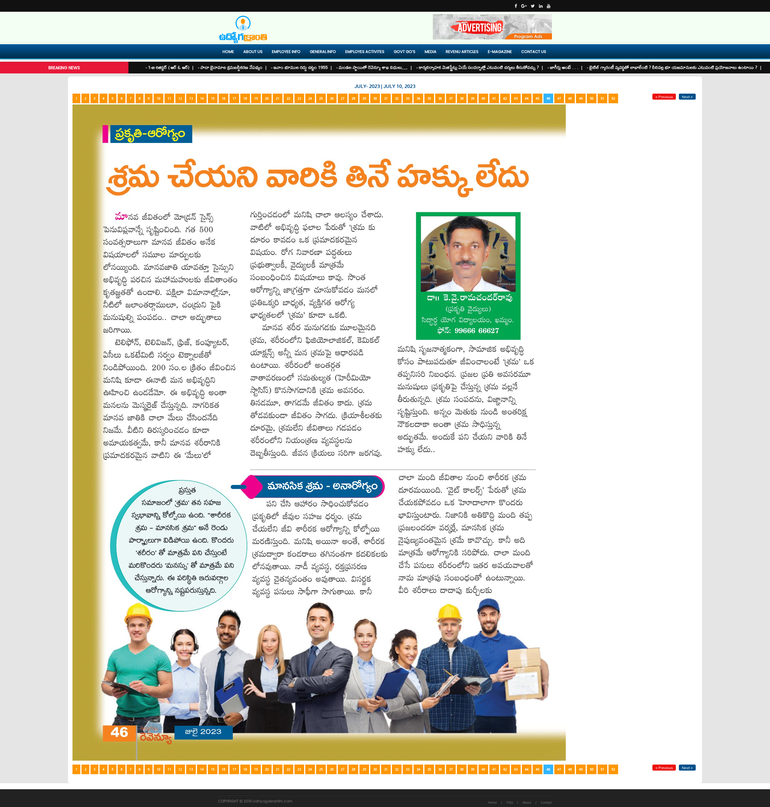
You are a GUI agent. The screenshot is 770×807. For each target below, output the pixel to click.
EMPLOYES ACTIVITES (364, 51)
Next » (687, 97)
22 (288, 98)
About (526, 802)
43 (516, 98)
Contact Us (533, 51)
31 (386, 98)
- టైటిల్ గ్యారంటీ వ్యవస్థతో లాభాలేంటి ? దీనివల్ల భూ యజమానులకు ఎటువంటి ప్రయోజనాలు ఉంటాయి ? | (641, 67)
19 (256, 98)
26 (332, 98)
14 (202, 98)
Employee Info (286, 51)
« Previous (664, 97)
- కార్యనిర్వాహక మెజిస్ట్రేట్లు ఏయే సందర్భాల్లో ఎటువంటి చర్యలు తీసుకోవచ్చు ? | (446, 67)
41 (494, 98)
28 (353, 98)
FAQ (510, 802)
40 (483, 98)
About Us (253, 51)
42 (505, 98)
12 (180, 98)
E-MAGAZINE (500, 51)
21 (277, 98)
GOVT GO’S (404, 51)
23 (299, 98)
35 (429, 98)
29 (364, 98)
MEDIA (430, 51)
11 (169, 98)
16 (223, 98)
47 (559, 98)
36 (440, 98)
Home (228, 51)
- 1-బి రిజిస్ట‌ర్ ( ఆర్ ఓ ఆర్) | (136, 67)
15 (212, 98)
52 (613, 98)
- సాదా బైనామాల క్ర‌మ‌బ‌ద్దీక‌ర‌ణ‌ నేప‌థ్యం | (199, 67)
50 (591, 98)
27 (342, 98)
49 (581, 98)
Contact (546, 802)
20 (267, 98)
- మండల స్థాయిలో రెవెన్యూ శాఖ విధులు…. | (340, 67)
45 (537, 98)
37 (451, 98)
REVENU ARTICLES (462, 51)
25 (321, 98)
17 (234, 98)
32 (397, 98)
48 (570, 98)
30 (375, 98)
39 (472, 98)
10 (158, 98)
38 (462, 98)
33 (407, 98)
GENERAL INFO (323, 51)
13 (191, 98)
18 (245, 98)
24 (310, 98)
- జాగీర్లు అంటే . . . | (532, 67)
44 (526, 98)
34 (418, 98)
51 (602, 98)
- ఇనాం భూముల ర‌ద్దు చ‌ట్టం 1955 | (268, 67)
